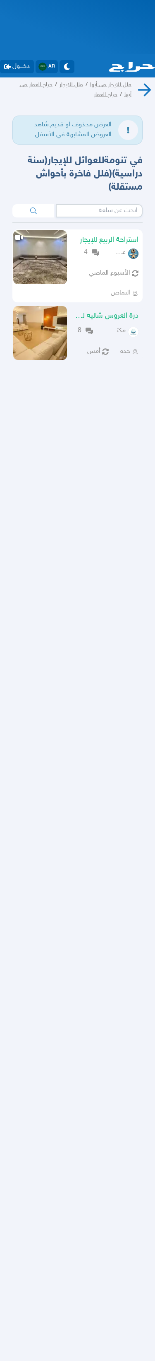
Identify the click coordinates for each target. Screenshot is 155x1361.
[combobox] (99, 210)
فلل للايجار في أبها (110, 84)
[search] (33, 210)
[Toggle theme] (67, 66)
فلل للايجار (71, 84)
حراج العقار (105, 94)
